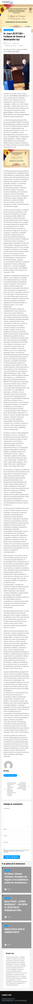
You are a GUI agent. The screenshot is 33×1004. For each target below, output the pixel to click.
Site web (6, 842)
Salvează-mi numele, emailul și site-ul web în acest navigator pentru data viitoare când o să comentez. (16, 851)
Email (5, 835)
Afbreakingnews (8, 30)
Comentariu (7, 808)
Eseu (6, 926)
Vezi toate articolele (10, 775)
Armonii (7, 870)
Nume (5, 829)
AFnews (8, 43)
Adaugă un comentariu (10, 45)
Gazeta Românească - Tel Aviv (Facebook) (14, 1000)
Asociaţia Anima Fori (8, 998)
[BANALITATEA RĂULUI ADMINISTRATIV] (16, 935)
